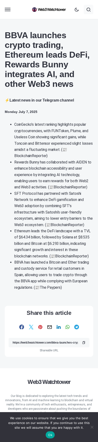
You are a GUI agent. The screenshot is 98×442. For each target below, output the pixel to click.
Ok (50, 435)
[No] (92, 427)
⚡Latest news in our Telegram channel (39, 100)
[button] (7, 9)
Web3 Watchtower (49, 382)
